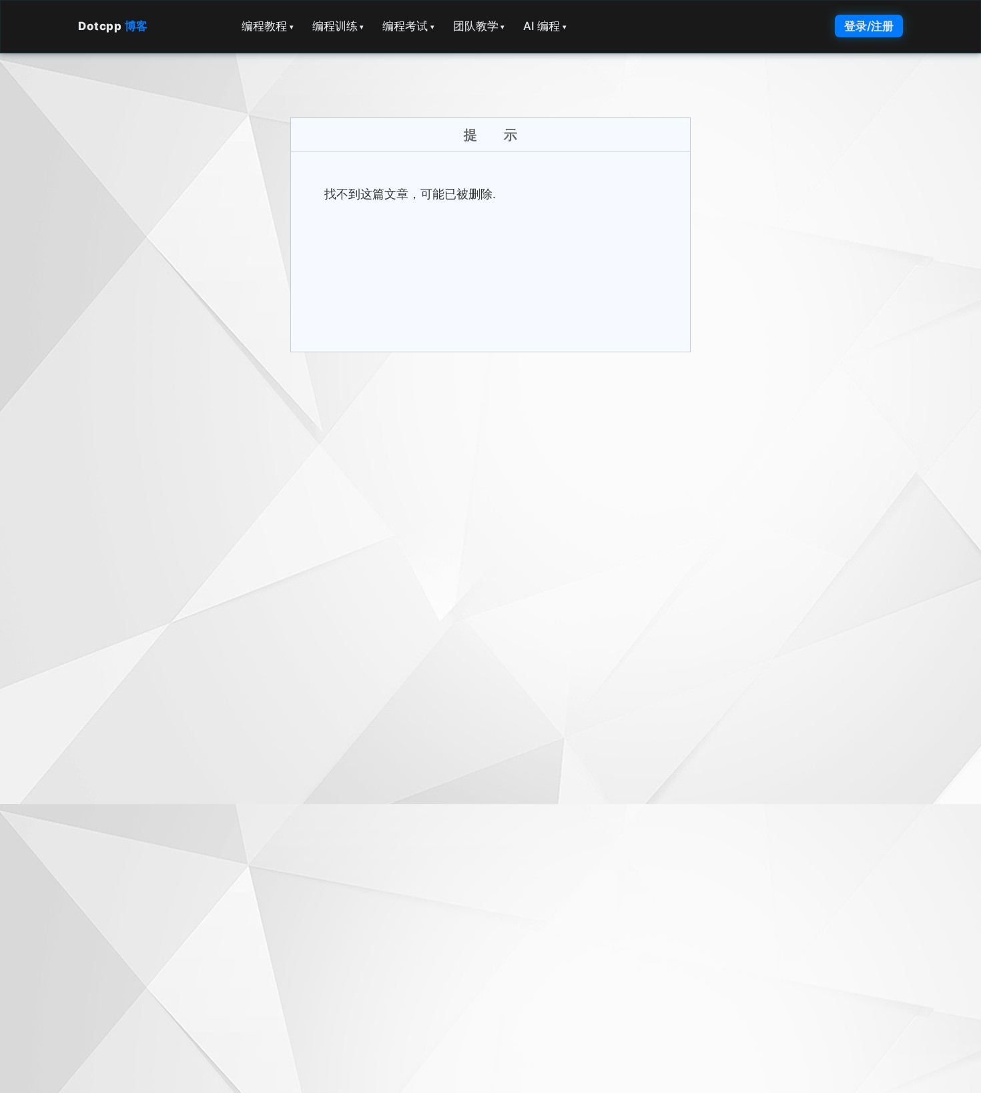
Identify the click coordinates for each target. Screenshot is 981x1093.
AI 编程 (545, 26)
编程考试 (408, 26)
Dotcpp (113, 26)
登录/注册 (869, 26)
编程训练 (338, 26)
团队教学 (479, 26)
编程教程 (268, 26)
